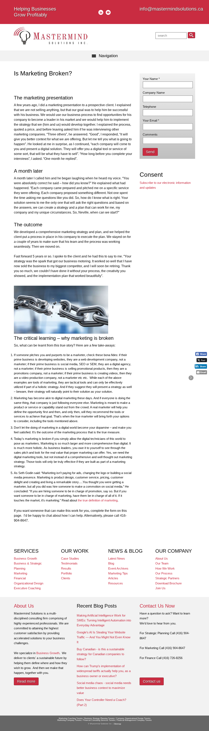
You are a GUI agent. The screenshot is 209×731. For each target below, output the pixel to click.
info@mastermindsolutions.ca (171, 9)
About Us (161, 558)
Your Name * (151, 79)
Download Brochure (168, 583)
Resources (115, 583)
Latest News (116, 558)
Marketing (20, 573)
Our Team (162, 563)
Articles (113, 578)
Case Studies (70, 558)
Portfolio (66, 573)
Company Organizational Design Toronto (133, 718)
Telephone (149, 106)
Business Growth (25, 558)
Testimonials (69, 563)
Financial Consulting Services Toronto (99, 720)
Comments (150, 134)
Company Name (154, 92)
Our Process (163, 573)
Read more (26, 681)
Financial (20, 578)
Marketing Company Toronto (69, 720)
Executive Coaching (27, 588)
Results (66, 568)
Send (150, 152)
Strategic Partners (167, 578)
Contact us (151, 681)
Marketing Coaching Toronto (71, 718)
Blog (111, 563)
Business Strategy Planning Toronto (99, 718)
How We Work (165, 568)
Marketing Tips (118, 573)
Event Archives (118, 568)
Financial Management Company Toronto (134, 720)
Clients (65, 578)
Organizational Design (28, 583)
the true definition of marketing (98, 500)
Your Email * (151, 120)
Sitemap (117, 724)
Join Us (160, 588)
